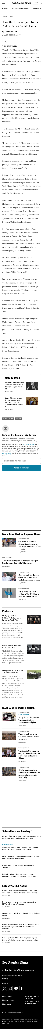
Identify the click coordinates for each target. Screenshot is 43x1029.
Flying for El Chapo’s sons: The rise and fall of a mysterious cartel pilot (28, 720)
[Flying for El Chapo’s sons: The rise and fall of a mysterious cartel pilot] (9, 716)
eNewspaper (7, 996)
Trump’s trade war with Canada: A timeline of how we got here (28, 737)
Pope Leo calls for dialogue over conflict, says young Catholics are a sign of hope (29, 577)
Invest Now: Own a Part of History (32, 1003)
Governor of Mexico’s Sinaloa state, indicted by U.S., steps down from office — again (29, 545)
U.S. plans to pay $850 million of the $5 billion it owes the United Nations (28, 594)
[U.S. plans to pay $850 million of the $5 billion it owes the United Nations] (9, 593)
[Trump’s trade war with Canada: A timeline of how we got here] (9, 735)
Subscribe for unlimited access (12, 975)
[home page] (21, 3)
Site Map (5, 979)
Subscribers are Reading (16, 831)
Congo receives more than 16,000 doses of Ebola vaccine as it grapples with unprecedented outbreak (20, 927)
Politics (4, 9)
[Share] (4, 41)
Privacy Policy (6, 454)
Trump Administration (20, 9)
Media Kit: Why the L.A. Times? (32, 997)
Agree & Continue (21, 468)
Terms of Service (28, 444)
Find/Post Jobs (8, 1000)
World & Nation (8, 17)
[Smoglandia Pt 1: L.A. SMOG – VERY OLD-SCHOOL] (34, 674)
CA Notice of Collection (13, 1021)
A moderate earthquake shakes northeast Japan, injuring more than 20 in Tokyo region (20, 562)
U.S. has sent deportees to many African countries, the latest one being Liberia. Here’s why (29, 774)
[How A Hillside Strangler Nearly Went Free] (34, 649)
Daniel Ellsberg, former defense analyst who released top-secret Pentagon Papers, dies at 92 (14, 402)
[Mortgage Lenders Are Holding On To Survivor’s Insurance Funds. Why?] (34, 619)
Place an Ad (6, 1004)
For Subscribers (23, 714)
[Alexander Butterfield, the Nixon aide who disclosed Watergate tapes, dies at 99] (32, 386)
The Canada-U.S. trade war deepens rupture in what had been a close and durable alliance (29, 755)
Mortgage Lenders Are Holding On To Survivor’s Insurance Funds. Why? (11, 618)
